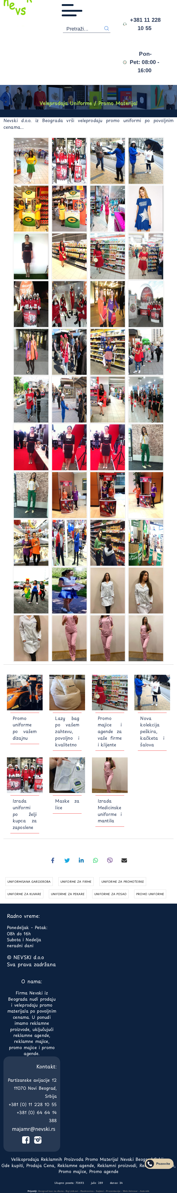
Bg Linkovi (72, 1191)
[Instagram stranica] (38, 1141)
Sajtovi (100, 1191)
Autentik (144, 1191)
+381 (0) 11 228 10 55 (33, 1104)
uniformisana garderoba (29, 881)
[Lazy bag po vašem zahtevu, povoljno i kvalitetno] (67, 692)
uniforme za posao (110, 894)
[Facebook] (52, 860)
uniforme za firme (76, 881)
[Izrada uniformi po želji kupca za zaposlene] (25, 775)
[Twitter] (67, 860)
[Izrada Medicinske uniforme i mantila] (110, 775)
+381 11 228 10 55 (144, 24)
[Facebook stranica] (26, 1141)
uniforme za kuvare (24, 894)
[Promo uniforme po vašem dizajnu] (25, 692)
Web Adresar (130, 1191)
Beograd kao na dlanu (51, 1191)
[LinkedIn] (81, 860)
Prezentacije (113, 1191)
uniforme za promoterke (122, 881)
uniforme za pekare (68, 894)
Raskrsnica (87, 1191)
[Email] (124, 860)
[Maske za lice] (67, 775)
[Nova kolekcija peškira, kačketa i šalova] (152, 692)
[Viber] (110, 860)
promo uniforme (150, 894)
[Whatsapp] (95, 860)
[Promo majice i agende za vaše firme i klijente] (110, 692)
